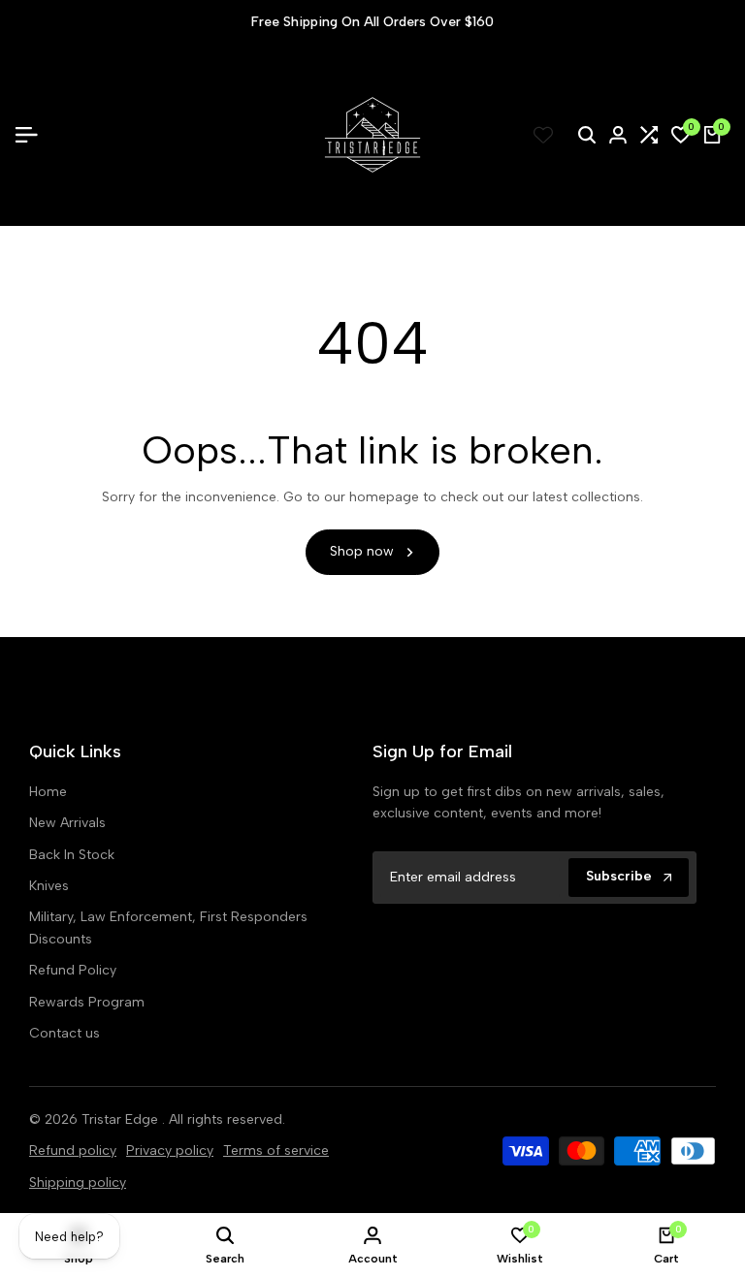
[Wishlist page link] (543, 134)
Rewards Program (87, 1002)
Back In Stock (71, 855)
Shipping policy (77, 1182)
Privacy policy (169, 1150)
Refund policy (72, 1150)
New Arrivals (67, 823)
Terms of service (276, 1150)
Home (48, 791)
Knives (49, 886)
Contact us (64, 1033)
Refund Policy (72, 970)
